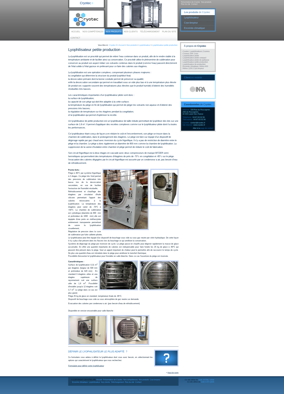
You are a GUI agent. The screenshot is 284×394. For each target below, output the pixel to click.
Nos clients (131, 31)
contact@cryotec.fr (197, 123)
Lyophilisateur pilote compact (194, 58)
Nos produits (113, 31)
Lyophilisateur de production (194, 64)
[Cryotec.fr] (86, 19)
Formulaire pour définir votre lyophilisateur (86, 366)
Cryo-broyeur (191, 22)
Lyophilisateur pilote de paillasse (196, 60)
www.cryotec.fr (199, 125)
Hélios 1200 (187, 68)
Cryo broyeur (198, 68)
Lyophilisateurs (196, 51)
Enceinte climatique (191, 66)
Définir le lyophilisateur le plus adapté (96, 351)
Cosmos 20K (188, 54)
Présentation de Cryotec (190, 2)
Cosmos (206, 51)
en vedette (193, 77)
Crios (196, 54)
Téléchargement (150, 31)
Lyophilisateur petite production (165, 45)
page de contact (206, 128)
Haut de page (173, 373)
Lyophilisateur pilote (191, 56)
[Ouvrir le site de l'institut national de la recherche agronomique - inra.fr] (198, 89)
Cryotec (86, 3)
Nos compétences (93, 31)
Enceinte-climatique (194, 28)
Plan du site (169, 31)
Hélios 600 (203, 66)
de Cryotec (197, 12)
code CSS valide (207, 382)
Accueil (75, 31)
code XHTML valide (206, 380)
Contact (75, 38)
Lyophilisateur (191, 17)
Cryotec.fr (113, 45)
